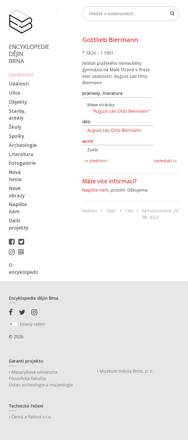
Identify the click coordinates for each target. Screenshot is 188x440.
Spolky (16, 136)
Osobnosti (20, 74)
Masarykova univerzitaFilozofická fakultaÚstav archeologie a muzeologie (41, 378)
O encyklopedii (20, 268)
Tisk (129, 210)
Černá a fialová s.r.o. (31, 417)
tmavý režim (32, 324)
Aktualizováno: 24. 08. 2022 (160, 214)
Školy (15, 127)
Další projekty (18, 224)
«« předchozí (95, 160)
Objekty (18, 102)
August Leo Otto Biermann (114, 130)
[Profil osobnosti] (22, 252)
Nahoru (89, 210)
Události (19, 83)
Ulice (14, 92)
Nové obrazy (17, 192)
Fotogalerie (20, 163)
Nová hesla (15, 176)
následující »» (165, 160)
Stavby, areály (17, 114)
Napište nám (18, 208)
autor (88, 141)
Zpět (111, 210)
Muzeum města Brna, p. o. (125, 371)
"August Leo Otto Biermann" (121, 111)
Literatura (20, 154)
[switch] (13, 324)
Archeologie (20, 145)
